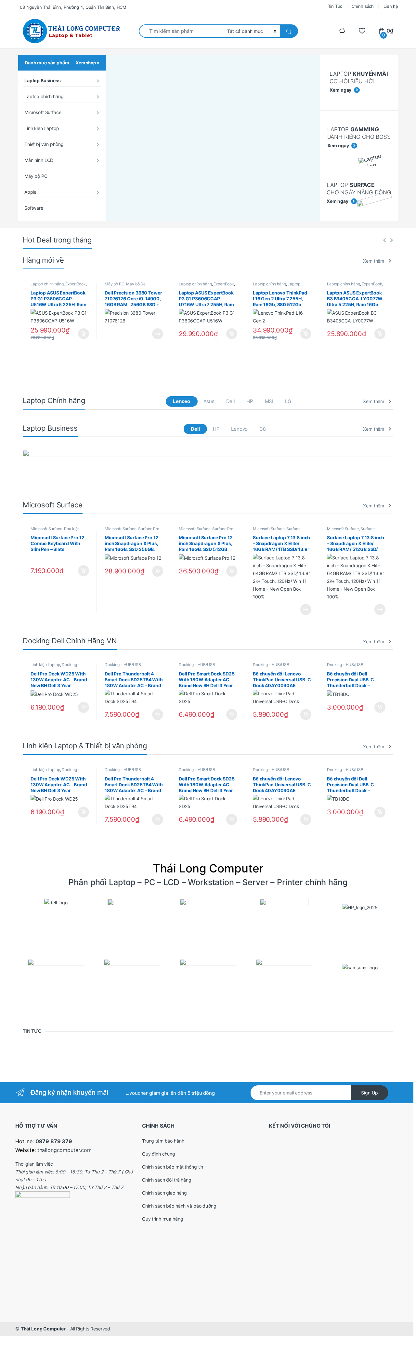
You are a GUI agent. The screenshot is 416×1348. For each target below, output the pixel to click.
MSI (269, 401)
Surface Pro (148, 528)
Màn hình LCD (38, 160)
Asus (208, 401)
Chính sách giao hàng (164, 1193)
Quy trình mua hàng (162, 1219)
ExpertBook (75, 283)
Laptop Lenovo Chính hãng (276, 286)
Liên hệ (391, 6)
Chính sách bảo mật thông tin (172, 1167)
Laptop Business (42, 80)
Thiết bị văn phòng (43, 144)
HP (249, 401)
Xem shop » (87, 62)
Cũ (262, 429)
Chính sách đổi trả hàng (166, 1180)
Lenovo (181, 401)
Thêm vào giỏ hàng (83, 333)
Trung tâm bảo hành (163, 1141)
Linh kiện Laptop (41, 128)
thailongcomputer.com (64, 1150)
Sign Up (369, 1092)
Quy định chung (158, 1154)
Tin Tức (335, 6)
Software (33, 208)
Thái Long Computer (43, 1328)
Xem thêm (373, 261)
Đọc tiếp (157, 333)
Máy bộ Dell (136, 283)
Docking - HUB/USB (123, 664)
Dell (230, 401)
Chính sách (363, 6)
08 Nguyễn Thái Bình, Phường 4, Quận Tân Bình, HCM (73, 7)
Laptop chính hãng (44, 96)
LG (288, 401)
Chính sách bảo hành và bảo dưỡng (179, 1206)
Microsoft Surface (42, 112)
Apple (30, 192)
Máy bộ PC (35, 176)
